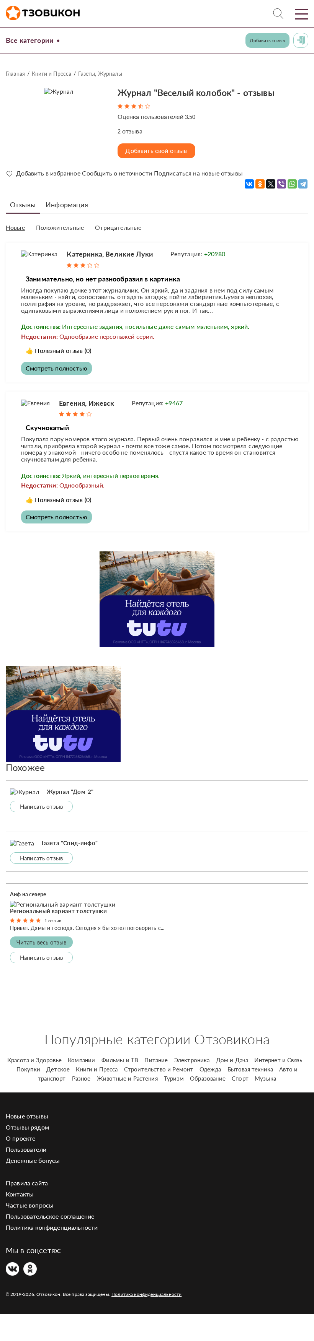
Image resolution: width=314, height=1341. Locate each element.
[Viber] (281, 184)
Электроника (192, 1060)
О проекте (20, 1138)
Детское (58, 1069)
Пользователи (26, 1149)
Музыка (265, 1078)
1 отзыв (52, 920)
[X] (270, 184)
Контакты (20, 1194)
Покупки (28, 1069)
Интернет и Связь (278, 1060)
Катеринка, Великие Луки (110, 254)
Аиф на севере (28, 894)
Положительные (60, 227)
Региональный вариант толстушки (58, 910)
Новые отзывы (27, 1116)
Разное (81, 1078)
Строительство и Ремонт (158, 1069)
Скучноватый (47, 427)
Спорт (240, 1078)
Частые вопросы (30, 1205)
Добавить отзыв (267, 40)
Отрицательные (118, 227)
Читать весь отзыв (41, 942)
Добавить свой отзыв (156, 150)
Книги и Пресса (51, 73)
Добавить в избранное (47, 173)
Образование (208, 1078)
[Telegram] (302, 184)
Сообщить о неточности (117, 173)
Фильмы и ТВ (120, 1060)
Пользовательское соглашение (50, 1216)
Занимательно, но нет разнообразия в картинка (103, 279)
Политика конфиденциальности (52, 1227)
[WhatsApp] (292, 184)
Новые (15, 227)
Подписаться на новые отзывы (198, 173)
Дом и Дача (232, 1060)
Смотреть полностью (56, 368)
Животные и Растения (127, 1078)
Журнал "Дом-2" (70, 791)
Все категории (30, 40)
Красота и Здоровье (34, 1060)
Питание (156, 1060)
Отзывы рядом (27, 1127)
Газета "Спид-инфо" (70, 842)
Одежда (210, 1069)
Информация (67, 204)
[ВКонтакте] (249, 184)
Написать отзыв (41, 806)
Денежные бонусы (33, 1160)
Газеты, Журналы (100, 73)
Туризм (174, 1078)
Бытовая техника (250, 1069)
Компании (81, 1060)
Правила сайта (27, 1183)
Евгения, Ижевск (86, 403)
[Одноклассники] (260, 184)
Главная (15, 73)
